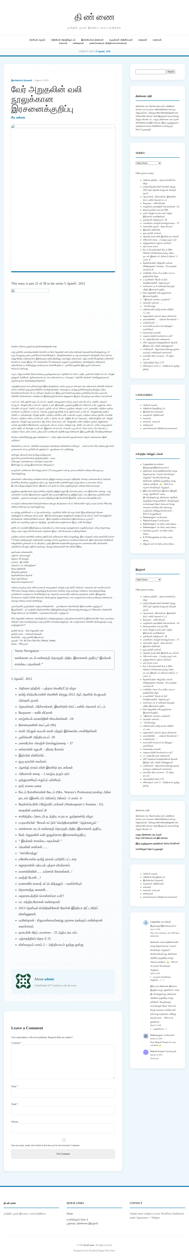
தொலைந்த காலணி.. (33, 890)
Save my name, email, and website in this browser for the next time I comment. (45, 1145)
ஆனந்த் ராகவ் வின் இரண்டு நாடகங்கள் (46, 767)
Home (70, 1213)
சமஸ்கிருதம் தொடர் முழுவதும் (149, 849)
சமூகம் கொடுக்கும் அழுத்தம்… (157, 487)
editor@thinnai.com (163, 109)
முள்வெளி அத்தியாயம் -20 (37, 737)
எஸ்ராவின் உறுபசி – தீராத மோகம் (41, 749)
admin (20, 117)
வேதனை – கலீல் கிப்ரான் (35, 712)
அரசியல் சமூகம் (37, 40)
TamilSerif (174, 843)
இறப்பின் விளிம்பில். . (33, 755)
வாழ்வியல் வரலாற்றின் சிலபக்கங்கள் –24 (46, 719)
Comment (16, 1043)
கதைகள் (142, 40)
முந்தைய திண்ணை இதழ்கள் (82, 1223)
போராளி (163, 517)
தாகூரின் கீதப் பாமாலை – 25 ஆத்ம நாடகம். (48, 932)
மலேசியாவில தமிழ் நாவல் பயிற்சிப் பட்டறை (47, 859)
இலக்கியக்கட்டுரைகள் (92, 40)
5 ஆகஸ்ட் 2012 (74, 283)
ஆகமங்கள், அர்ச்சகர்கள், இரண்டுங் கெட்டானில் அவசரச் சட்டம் (62, 706)
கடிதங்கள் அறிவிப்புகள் (121, 40)
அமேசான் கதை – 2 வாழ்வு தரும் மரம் (44, 774)
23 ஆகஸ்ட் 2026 (102, 51)
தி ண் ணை (95, 16)
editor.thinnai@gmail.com (167, 112)
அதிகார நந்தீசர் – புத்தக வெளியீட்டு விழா (47, 688)
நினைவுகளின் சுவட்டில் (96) (37, 725)
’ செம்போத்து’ (28, 853)
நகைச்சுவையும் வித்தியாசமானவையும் (108, 43)
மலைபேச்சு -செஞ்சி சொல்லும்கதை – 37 (46, 743)
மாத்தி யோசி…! (30, 877)
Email (14, 1104)
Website (14, 1121)
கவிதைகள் (78, 43)
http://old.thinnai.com (146, 838)
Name (14, 1086)
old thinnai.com (142, 122)
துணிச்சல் (156, 514)
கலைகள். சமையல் (151, 421)
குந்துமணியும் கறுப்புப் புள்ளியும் (40, 780)
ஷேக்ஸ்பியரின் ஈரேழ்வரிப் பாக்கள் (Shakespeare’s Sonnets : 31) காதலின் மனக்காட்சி (160, 266)
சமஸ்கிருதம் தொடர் (77, 1219)
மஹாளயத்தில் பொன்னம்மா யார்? (41, 896)
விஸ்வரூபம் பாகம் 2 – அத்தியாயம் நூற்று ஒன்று (51, 945)
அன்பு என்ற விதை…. (169, 524)
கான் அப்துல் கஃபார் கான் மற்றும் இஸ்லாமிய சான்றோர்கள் (58, 731)
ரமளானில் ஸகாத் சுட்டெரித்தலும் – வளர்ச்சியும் (50, 884)
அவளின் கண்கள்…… (34, 847)
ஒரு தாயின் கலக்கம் (32, 761)
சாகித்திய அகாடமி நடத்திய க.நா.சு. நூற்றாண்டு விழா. (56, 816)
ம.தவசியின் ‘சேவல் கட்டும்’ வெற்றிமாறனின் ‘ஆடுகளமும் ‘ (58, 823)
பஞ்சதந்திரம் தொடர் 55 (35, 938)
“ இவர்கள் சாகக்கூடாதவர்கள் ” (40, 841)
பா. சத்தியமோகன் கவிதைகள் (39, 902)
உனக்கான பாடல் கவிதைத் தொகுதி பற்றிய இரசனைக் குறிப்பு (56, 658)
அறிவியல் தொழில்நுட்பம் (63, 40)
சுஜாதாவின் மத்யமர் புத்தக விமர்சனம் (44, 865)
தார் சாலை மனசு (30, 786)
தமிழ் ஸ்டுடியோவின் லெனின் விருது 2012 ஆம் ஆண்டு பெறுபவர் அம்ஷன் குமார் (159, 190)
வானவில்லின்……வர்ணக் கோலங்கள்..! (45, 871)
